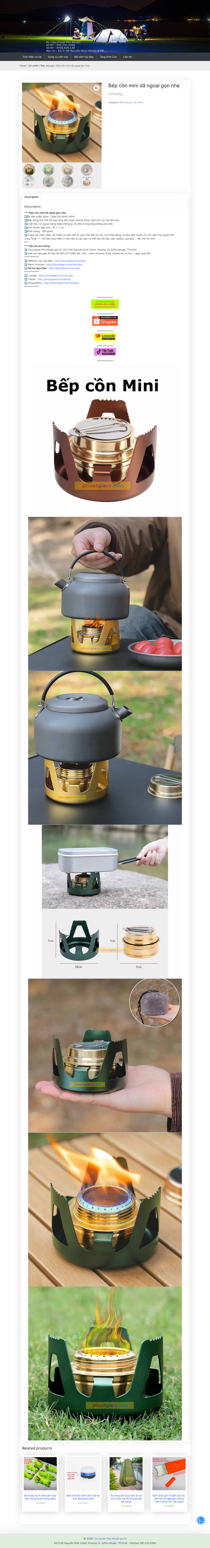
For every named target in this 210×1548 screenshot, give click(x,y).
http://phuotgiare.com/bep (70, 260)
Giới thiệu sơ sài (32, 56)
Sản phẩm (33, 65)
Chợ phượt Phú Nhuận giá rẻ (110, 1538)
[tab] (31, 197)
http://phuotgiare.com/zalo (64, 268)
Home (23, 65)
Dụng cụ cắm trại (58, 56)
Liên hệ (127, 56)
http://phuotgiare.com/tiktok (54, 279)
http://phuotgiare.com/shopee (61, 282)
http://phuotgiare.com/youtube (64, 264)
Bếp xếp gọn (47, 65)
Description (32, 196)
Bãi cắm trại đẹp (83, 56)
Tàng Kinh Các (108, 56)
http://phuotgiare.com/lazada (56, 275)
